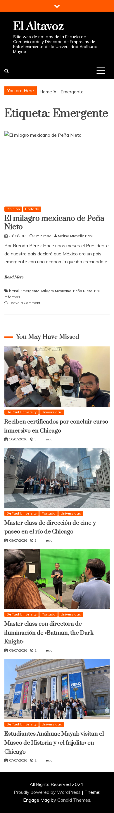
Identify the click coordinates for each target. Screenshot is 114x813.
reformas (12, 297)
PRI (97, 291)
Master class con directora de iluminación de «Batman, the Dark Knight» (49, 632)
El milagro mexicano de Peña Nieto (54, 223)
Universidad (52, 412)
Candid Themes (73, 800)
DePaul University (21, 412)
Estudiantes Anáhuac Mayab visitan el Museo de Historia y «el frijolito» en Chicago (54, 742)
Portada (32, 209)
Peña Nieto (82, 291)
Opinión (13, 209)
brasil (14, 291)
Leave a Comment (24, 302)
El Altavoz (38, 26)
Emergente (29, 291)
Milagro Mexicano (56, 291)
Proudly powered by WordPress (48, 792)
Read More (13, 277)
